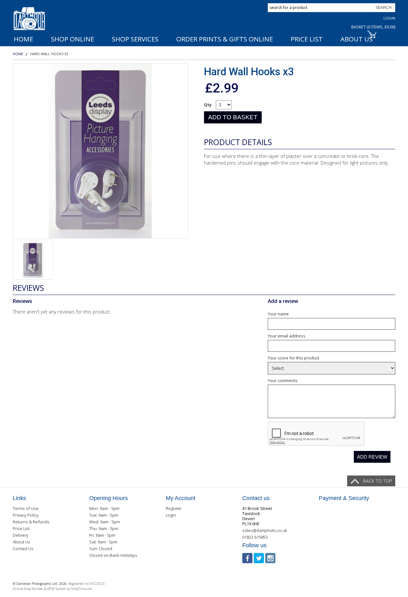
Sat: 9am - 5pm (103, 542)
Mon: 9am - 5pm (104, 508)
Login (389, 18)
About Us (21, 542)
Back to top (377, 481)
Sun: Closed (100, 548)
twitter (259, 558)
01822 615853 (255, 537)
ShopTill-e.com (81, 588)
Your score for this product (293, 358)
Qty (208, 104)
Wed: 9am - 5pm (104, 522)
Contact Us (23, 548)
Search (383, 7)
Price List (307, 38)
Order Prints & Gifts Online (224, 38)
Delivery (20, 535)
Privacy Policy (26, 515)
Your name (278, 314)
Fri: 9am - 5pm (102, 535)
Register (174, 508)
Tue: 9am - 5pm (103, 515)
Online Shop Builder (28, 588)
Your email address (286, 336)
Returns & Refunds (31, 522)
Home (23, 38)
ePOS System (56, 588)
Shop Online (72, 38)
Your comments (283, 380)
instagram (270, 558)
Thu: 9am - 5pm (103, 528)
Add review (372, 457)
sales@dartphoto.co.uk (264, 530)
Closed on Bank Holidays (113, 555)
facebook (247, 558)
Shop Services (135, 38)
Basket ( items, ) (373, 27)
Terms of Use (26, 508)
